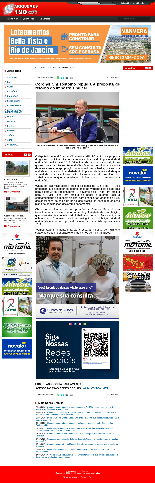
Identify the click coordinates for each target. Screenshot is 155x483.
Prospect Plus (86, 477)
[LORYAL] (17, 315)
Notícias (46, 67)
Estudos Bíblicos (14, 106)
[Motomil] (17, 255)
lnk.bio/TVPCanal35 (95, 388)
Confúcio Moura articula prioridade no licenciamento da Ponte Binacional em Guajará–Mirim (75, 424)
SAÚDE (10, 135)
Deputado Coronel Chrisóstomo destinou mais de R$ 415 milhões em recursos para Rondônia (76, 450)
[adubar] (17, 295)
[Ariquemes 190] (20, 15)
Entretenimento (14, 101)
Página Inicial (12, 19)
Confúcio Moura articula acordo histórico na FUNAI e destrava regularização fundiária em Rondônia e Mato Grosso (75, 408)
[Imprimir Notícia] (72, 78)
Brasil (9, 82)
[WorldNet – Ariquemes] (17, 276)
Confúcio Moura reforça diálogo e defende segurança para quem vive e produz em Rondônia (77, 445)
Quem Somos (28, 19)
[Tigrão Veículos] (138, 292)
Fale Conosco (44, 19)
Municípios (11, 121)
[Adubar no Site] (138, 163)
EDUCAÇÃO (12, 96)
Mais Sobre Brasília (50, 402)
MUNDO (10, 117)
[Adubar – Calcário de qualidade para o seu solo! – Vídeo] (138, 229)
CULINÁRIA (12, 91)
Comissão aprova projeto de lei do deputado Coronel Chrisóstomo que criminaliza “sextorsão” (77, 440)
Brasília (55, 67)
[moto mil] (138, 252)
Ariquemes (12, 77)
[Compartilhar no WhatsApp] (59, 78)
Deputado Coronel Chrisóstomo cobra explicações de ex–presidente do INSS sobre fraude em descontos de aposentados (75, 429)
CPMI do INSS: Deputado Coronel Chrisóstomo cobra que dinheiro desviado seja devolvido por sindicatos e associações (77, 456)
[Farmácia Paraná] (17, 337)
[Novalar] (17, 358)
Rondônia (11, 131)
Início (37, 67)
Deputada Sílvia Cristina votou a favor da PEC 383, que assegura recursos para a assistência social (77, 419)
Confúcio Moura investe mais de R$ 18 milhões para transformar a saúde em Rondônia (75, 435)
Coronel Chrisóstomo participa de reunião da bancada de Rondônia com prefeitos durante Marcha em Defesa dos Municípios (77, 413)
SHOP (9, 140)
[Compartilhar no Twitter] (63, 78)
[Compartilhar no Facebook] (67, 78)
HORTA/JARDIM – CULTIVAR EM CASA (14, 111)
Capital (10, 87)
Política (10, 126)
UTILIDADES (12, 145)
